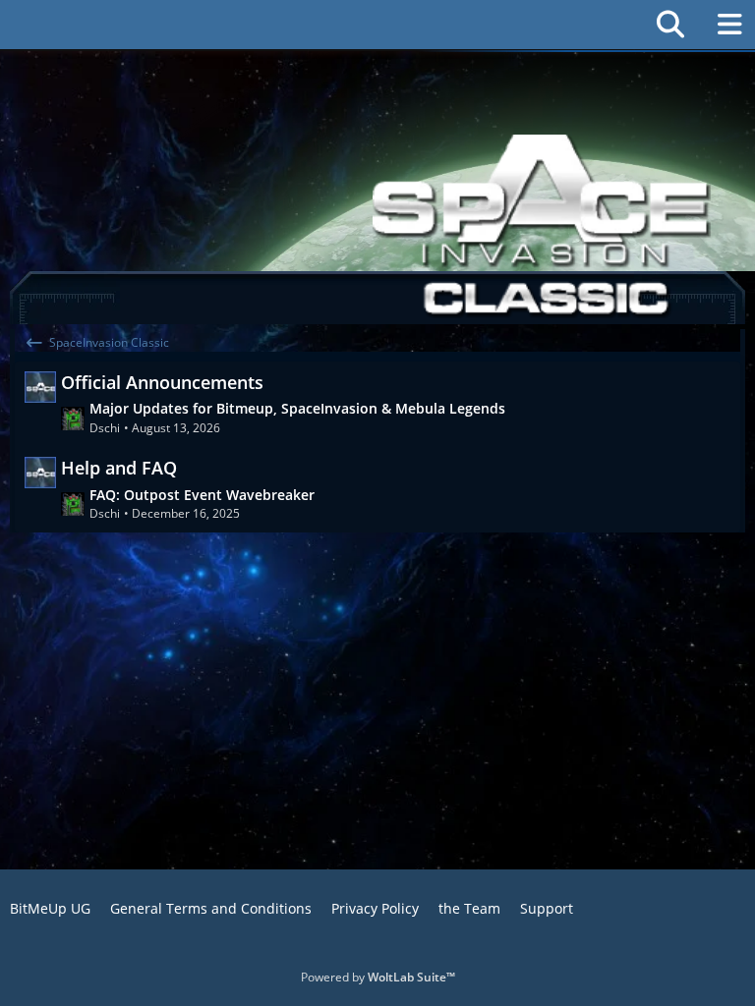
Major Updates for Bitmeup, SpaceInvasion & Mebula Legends (297, 408)
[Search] (670, 24)
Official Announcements (162, 382)
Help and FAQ (119, 467)
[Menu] (729, 24)
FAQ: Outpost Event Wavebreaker (202, 494)
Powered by (378, 977)
